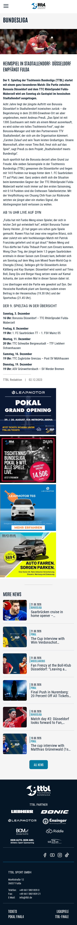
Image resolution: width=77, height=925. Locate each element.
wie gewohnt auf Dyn (53, 284)
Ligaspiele (63, 911)
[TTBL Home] (38, 6)
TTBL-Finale (62, 916)
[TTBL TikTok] (67, 855)
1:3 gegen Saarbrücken (57, 251)
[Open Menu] (6, 6)
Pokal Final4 (16, 916)
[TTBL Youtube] (52, 855)
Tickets (12, 911)
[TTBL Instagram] (60, 855)
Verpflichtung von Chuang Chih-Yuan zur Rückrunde (39, 195)
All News (38, 764)
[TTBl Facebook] (45, 855)
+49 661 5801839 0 (29, 890)
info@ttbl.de (25, 897)
